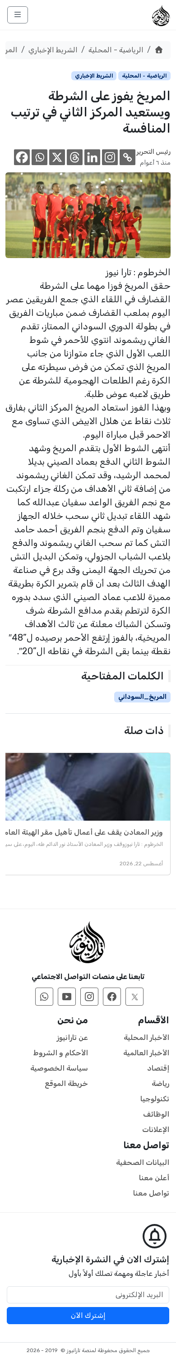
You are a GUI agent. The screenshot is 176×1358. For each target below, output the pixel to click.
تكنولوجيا (154, 1099)
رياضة (160, 1083)
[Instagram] (110, 157)
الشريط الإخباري (53, 50)
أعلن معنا (154, 1177)
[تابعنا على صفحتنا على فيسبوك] (112, 997)
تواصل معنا (151, 1193)
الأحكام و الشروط (60, 1053)
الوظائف (156, 1114)
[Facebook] (22, 157)
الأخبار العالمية (146, 1053)
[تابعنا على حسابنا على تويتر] (134, 997)
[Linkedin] (92, 157)
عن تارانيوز (72, 1037)
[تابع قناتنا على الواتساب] (44, 997)
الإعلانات (155, 1129)
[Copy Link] (127, 157)
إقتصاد (158, 1068)
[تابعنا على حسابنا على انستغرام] (89, 997)
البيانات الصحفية (142, 1162)
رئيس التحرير (153, 152)
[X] (57, 157)
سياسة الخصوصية (59, 1068)
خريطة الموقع (66, 1083)
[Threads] (75, 157)
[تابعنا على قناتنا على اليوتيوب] (67, 997)
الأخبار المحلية (146, 1037)
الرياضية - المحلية (116, 50)
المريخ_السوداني (142, 697)
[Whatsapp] (39, 157)
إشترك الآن (88, 1315)
